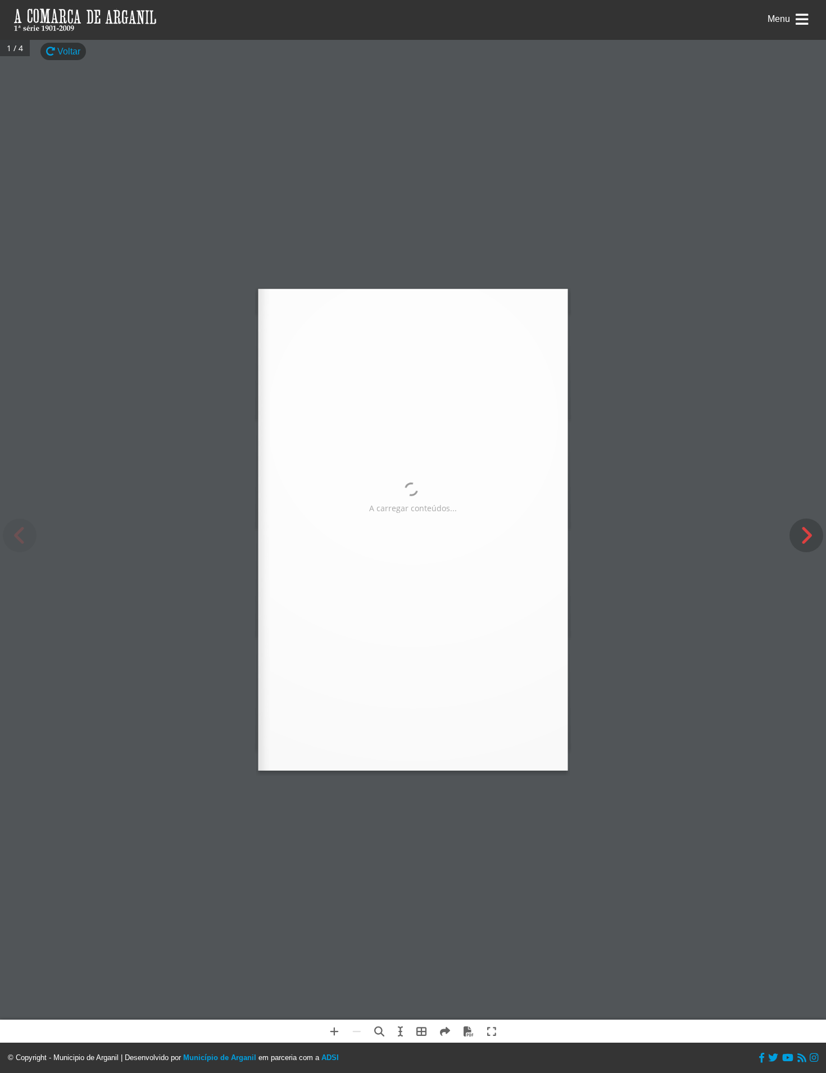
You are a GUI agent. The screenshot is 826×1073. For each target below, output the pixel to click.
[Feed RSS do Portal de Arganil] (801, 1057)
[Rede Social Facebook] (761, 1057)
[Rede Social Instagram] (814, 1057)
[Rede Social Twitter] (773, 1057)
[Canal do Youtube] (787, 1057)
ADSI (330, 1057)
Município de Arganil (219, 1057)
